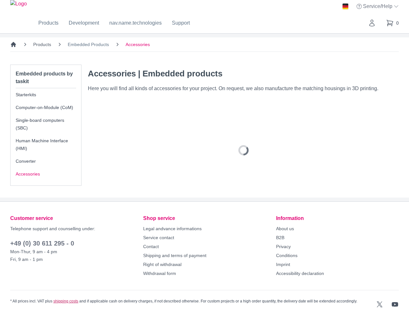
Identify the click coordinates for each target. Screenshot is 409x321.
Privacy (283, 246)
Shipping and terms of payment (174, 255)
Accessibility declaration (300, 273)
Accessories (28, 173)
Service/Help (378, 7)
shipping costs (65, 301)
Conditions (286, 255)
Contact (151, 246)
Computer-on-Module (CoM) (44, 107)
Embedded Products (88, 44)
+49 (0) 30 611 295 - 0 (42, 243)
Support (181, 23)
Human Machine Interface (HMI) (42, 144)
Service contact (158, 237)
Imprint (283, 264)
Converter (26, 161)
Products (48, 23)
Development (84, 23)
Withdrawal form (159, 273)
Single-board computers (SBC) (40, 124)
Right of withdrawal (162, 264)
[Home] (13, 44)
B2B (280, 237)
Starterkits (26, 94)
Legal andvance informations (172, 228)
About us (285, 228)
